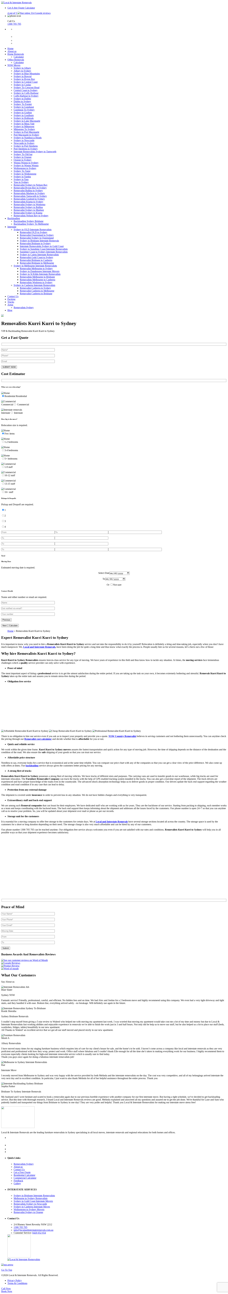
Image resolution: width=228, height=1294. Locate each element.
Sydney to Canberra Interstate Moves (32, 1206)
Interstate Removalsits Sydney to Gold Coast (42, 246)
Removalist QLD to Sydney (33, 232)
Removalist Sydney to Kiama (28, 212)
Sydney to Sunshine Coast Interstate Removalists (44, 249)
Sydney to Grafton (23, 112)
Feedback (18, 1180)
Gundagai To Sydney (24, 109)
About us (11, 51)
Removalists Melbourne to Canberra (37, 279)
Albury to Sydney (22, 70)
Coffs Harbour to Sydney (26, 96)
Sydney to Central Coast (26, 82)
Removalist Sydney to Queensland (37, 238)
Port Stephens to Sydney (26, 148)
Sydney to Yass (21, 179)
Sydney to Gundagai (24, 107)
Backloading (13, 218)
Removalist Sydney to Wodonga (29, 204)
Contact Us (12, 296)
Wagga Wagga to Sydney (26, 162)
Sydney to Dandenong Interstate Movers (39, 271)
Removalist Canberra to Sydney (35, 288)
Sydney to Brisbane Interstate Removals (39, 240)
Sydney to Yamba (22, 176)
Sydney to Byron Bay (24, 79)
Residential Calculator (24, 1175)
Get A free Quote (15, 7)
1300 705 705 (14, 24)
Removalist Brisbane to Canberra (36, 260)
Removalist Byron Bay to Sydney (30, 187)
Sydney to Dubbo (22, 98)
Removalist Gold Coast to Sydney (36, 257)
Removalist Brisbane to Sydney (35, 243)
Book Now (6, 1291)
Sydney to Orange (22, 157)
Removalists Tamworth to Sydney (30, 196)
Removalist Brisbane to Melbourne (37, 263)
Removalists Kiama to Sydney (28, 201)
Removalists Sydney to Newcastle (30, 1204)
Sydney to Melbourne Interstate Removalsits (35, 265)
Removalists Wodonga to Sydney (36, 282)
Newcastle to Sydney (24, 143)
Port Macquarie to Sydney (26, 135)
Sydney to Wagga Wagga (26, 165)
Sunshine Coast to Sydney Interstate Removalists (44, 251)
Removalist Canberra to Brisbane (36, 293)
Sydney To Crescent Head (26, 87)
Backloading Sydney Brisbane (28, 221)
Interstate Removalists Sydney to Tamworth (35, 151)
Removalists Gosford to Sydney (29, 199)
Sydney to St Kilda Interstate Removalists (40, 274)
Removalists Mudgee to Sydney (29, 193)
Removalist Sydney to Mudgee (29, 210)
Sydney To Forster (23, 104)
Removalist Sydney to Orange (28, 1212)
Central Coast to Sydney (26, 90)
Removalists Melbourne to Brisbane (37, 277)
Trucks (10, 302)
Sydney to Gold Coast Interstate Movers (33, 1201)
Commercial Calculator (25, 1178)
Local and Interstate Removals (39, 647)
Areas (10, 304)
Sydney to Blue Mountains (27, 73)
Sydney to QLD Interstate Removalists (32, 229)
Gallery (17, 1183)
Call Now (6, 1288)
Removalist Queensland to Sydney (37, 235)
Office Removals (15, 59)
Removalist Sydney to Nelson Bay (30, 185)
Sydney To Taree (22, 171)
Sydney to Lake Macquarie (27, 121)
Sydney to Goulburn (24, 115)
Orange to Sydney (22, 160)
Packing (11, 299)
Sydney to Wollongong (25, 174)
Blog (9, 310)
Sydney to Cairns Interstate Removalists (39, 254)
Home (10, 48)
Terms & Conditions (17, 1283)
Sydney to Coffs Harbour (26, 93)
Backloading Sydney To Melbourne (31, 224)
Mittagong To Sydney (24, 129)
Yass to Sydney (21, 182)
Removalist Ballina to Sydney (28, 190)
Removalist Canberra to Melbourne (37, 290)
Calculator (29, 7)
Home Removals (15, 54)
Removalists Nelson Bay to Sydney (31, 215)
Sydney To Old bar (23, 154)
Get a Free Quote (22, 1172)
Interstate (11, 226)
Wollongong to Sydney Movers (29, 1209)
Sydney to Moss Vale (24, 123)
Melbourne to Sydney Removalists (30, 1198)
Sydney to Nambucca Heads (28, 137)
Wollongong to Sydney (25, 168)
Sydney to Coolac (22, 84)
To (104, 579)
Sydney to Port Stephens (26, 146)
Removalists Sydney (24, 307)
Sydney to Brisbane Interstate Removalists (34, 1195)
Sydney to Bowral (22, 76)
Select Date (104, 573)
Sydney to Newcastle (24, 140)
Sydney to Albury (22, 68)
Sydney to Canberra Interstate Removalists (34, 285)
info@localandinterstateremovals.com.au (33, 1230)
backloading (32, 765)
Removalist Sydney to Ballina (28, 207)
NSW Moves (13, 65)
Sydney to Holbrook (24, 118)
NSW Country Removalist (122, 736)
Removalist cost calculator (38, 739)
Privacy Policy (14, 1280)
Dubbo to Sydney (22, 101)
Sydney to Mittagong (24, 126)
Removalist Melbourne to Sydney (36, 268)
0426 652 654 (39, 1232)
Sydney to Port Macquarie (26, 132)
